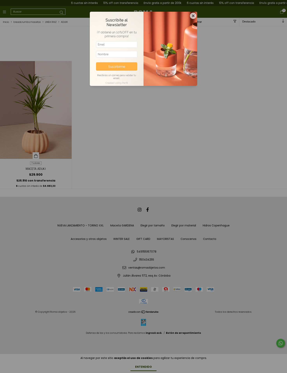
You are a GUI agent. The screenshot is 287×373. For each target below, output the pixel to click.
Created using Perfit (116, 82)
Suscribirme (116, 67)
